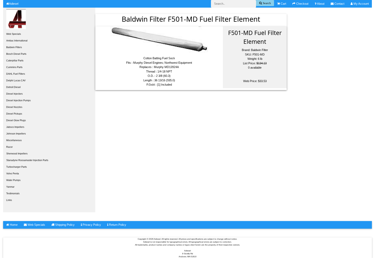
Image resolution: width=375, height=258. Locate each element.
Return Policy (117, 224)
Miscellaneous (14, 140)
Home (13, 224)
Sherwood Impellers (17, 153)
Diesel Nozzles (14, 107)
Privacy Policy (91, 224)
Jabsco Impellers (15, 127)
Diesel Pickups (14, 113)
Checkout (301, 3)
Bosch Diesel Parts (16, 54)
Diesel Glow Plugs (16, 120)
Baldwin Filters (14, 47)
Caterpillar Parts (14, 60)
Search (266, 3)
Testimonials (13, 193)
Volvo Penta (12, 173)
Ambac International (17, 40)
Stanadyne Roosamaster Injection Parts (27, 160)
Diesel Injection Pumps (18, 100)
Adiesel (13, 3)
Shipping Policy (64, 224)
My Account (361, 3)
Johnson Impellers (16, 133)
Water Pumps (13, 180)
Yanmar (10, 186)
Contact (339, 3)
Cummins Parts (14, 67)
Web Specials (13, 34)
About (320, 3)
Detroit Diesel (13, 87)
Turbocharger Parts (16, 167)
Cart (283, 3)
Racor (9, 147)
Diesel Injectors (14, 93)
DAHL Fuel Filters (15, 74)
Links (9, 200)
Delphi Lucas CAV (16, 80)
